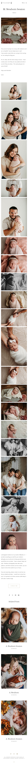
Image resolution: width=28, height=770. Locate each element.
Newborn (14, 12)
